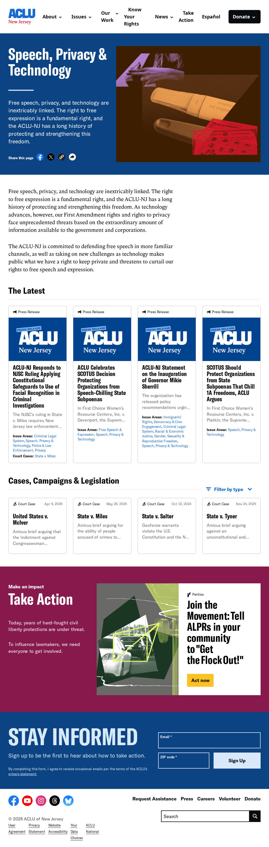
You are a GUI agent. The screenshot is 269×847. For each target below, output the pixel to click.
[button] (61, 157)
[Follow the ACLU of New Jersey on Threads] (54, 801)
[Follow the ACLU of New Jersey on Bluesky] (68, 801)
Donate (253, 798)
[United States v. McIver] (37, 526)
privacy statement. (22, 774)
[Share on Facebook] (40, 159)
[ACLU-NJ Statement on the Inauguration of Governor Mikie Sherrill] (167, 384)
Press (187, 798)
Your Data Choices (77, 831)
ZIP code (168, 757)
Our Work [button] (107, 16)
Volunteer (229, 798)
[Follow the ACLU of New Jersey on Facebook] (13, 801)
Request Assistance (154, 798)
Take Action (186, 16)
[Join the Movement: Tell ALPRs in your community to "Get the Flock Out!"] (179, 639)
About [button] (50, 16)
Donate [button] (241, 16)
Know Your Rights (132, 16)
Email (166, 736)
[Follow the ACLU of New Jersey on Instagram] (41, 801)
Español (211, 16)
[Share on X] (50, 159)
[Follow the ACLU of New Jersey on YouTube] (27, 801)
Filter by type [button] (228, 489)
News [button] (161, 16)
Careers (206, 798)
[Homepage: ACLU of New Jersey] (23, 16)
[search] (255, 816)
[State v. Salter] (167, 526)
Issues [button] (78, 16)
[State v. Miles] (102, 526)
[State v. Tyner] (231, 526)
